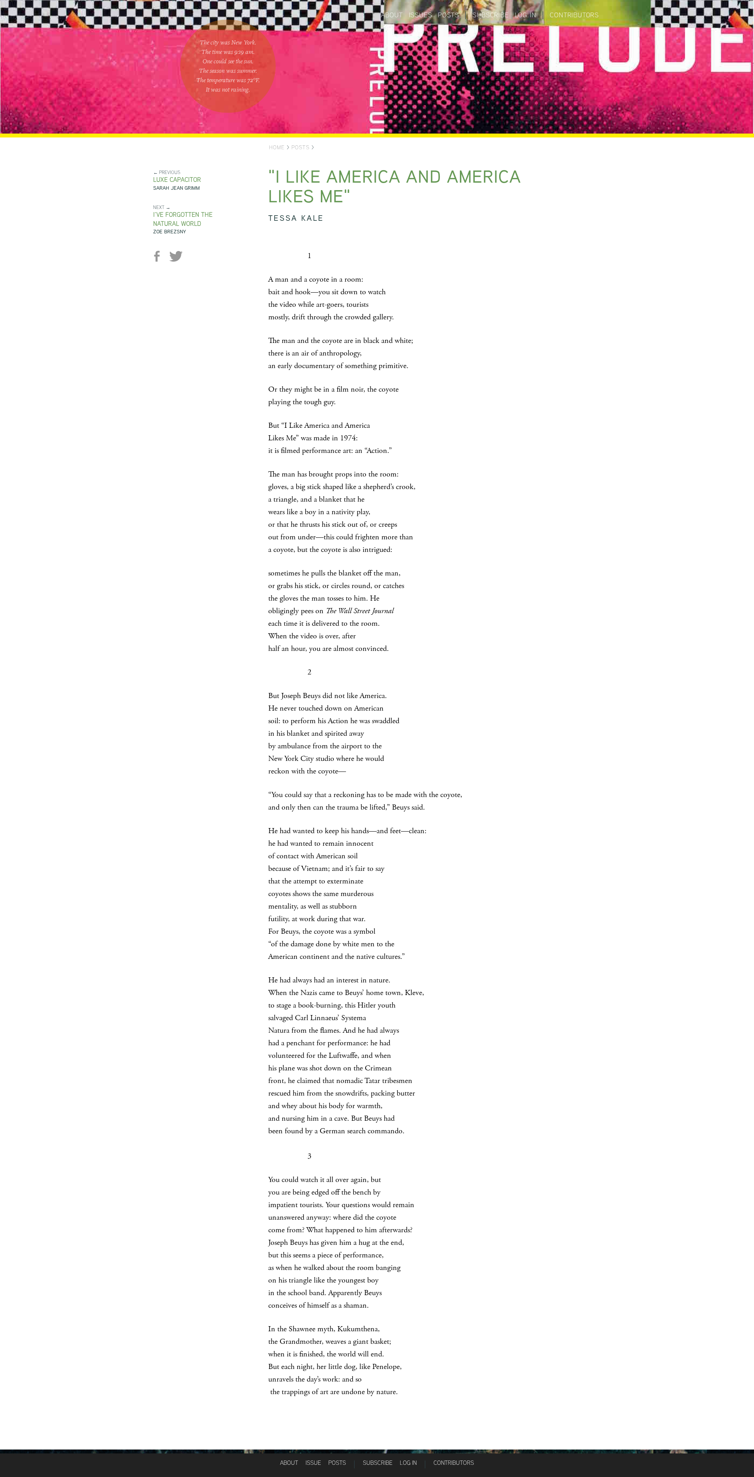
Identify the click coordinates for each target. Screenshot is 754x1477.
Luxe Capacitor (177, 179)
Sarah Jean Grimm (176, 188)
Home (277, 147)
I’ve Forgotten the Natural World (182, 219)
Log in (525, 15)
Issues (420, 15)
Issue (313, 1463)
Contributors (574, 15)
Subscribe (490, 15)
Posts (448, 15)
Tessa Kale (296, 218)
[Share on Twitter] (176, 256)
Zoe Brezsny (169, 231)
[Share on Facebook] (160, 256)
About (392, 15)
